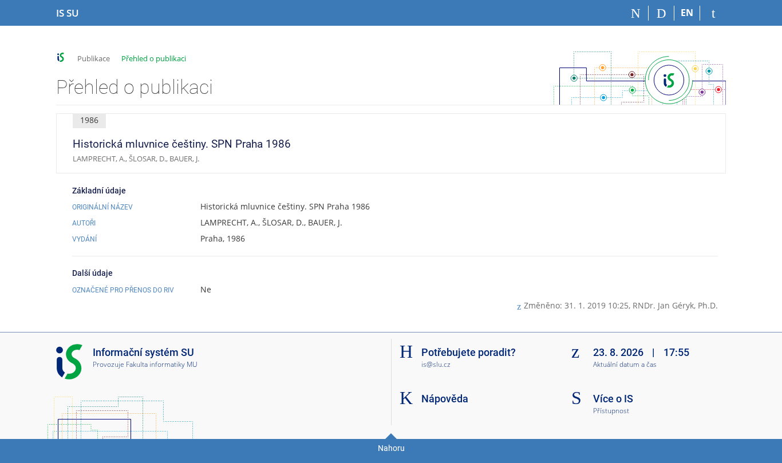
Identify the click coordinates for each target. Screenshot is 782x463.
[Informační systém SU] (61, 57)
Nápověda (444, 399)
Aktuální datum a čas (625, 365)
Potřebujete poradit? (468, 352)
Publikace (93, 58)
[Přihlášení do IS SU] (713, 13)
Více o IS (613, 399)
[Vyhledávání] (661, 13)
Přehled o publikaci (153, 58)
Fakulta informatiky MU (162, 364)
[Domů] (636, 13)
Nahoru (391, 448)
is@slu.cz (436, 364)
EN (687, 12)
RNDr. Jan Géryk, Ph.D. (675, 305)
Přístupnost (611, 411)
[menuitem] (699, 143)
